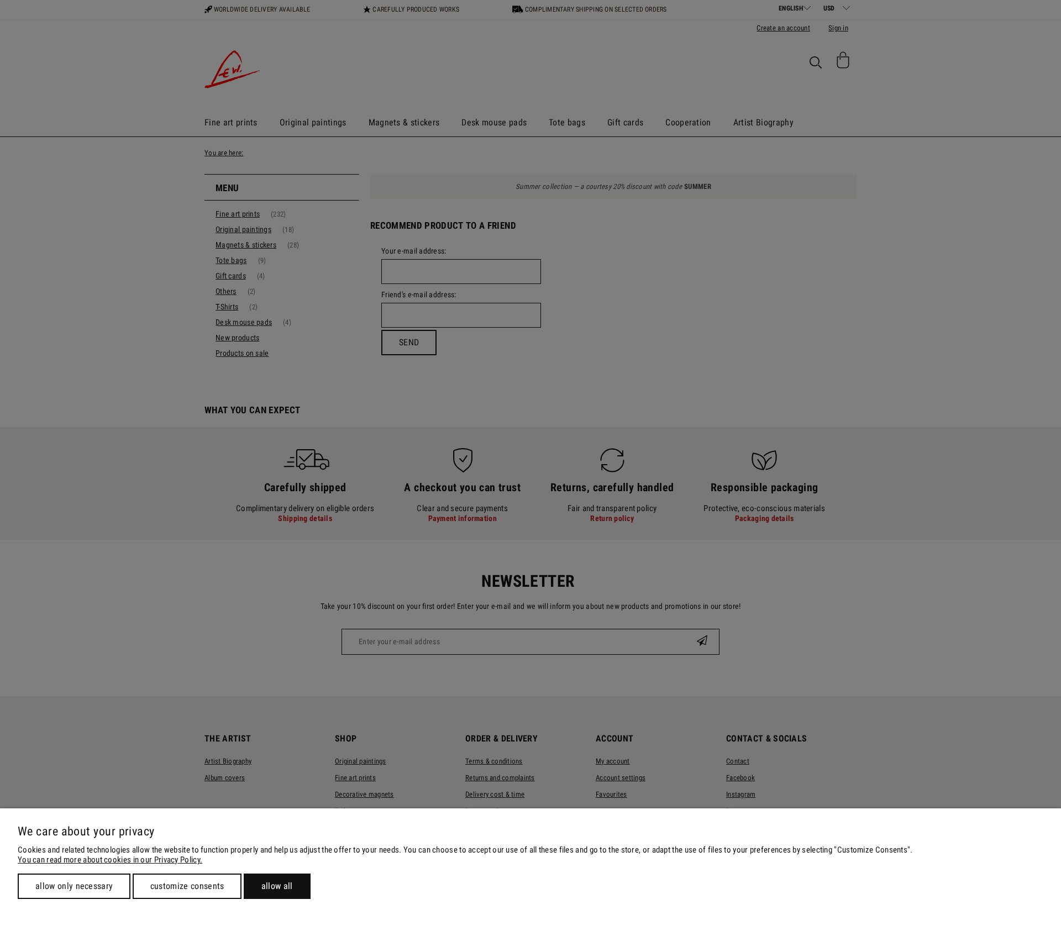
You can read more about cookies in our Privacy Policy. (110, 860)
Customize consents (187, 886)
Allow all (277, 886)
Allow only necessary (74, 886)
